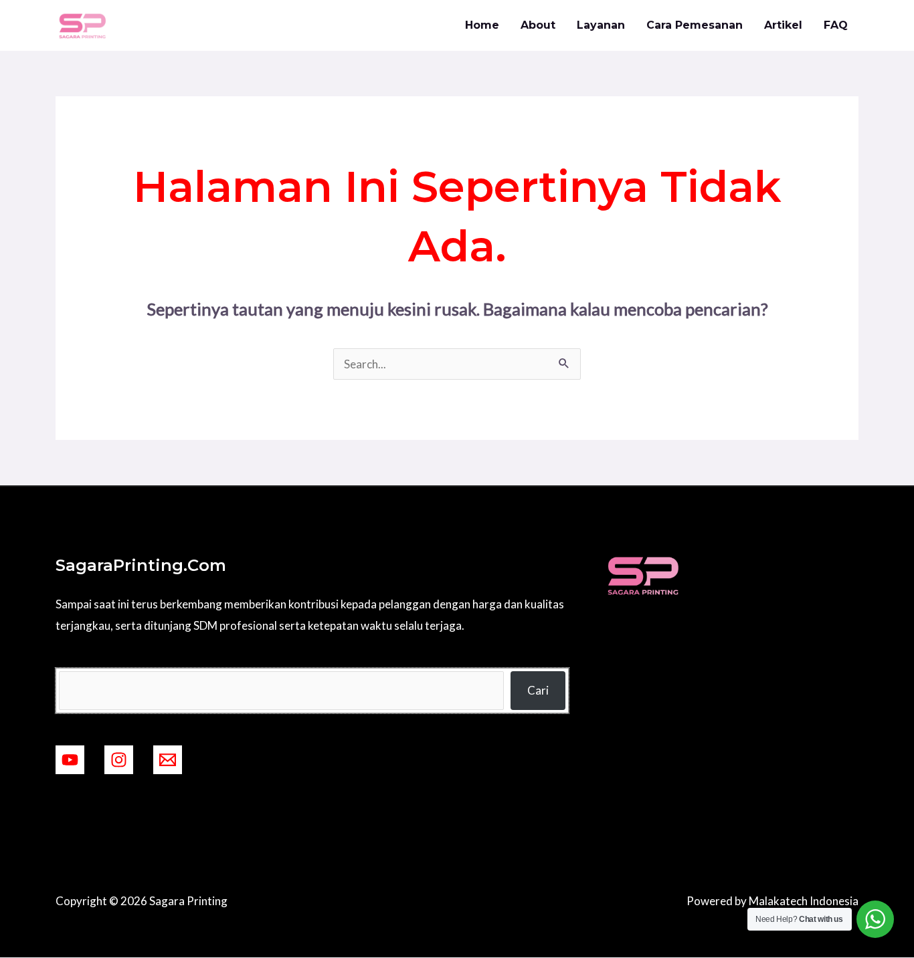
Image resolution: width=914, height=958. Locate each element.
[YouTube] (70, 759)
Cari (538, 690)
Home (482, 25)
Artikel (783, 25)
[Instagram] (118, 759)
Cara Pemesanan (694, 25)
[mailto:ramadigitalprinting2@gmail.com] (167, 759)
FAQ (836, 25)
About (538, 25)
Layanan (601, 25)
